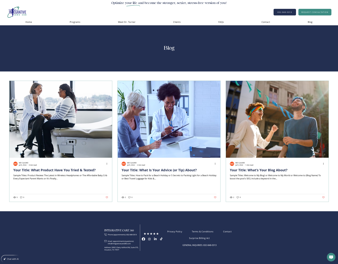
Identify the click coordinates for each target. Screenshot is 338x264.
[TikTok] (161, 239)
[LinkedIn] (155, 239)
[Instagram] (149, 239)
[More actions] (107, 163)
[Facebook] (143, 239)
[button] (176, 22)
